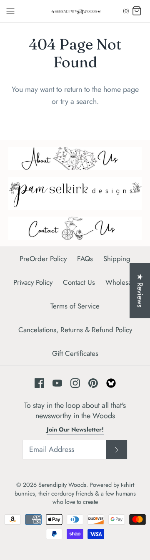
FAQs (85, 259)
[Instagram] (75, 383)
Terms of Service (75, 306)
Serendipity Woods (62, 485)
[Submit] (116, 449)
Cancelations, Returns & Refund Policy (75, 330)
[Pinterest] (93, 383)
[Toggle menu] (10, 10)
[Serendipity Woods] (75, 11)
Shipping (116, 259)
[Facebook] (39, 383)
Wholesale (121, 282)
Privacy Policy (32, 282)
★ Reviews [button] (140, 290)
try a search (78, 101)
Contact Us (79, 282)
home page (121, 89)
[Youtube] (57, 383)
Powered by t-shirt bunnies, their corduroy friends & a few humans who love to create (75, 493)
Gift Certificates (75, 353)
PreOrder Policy (43, 259)
